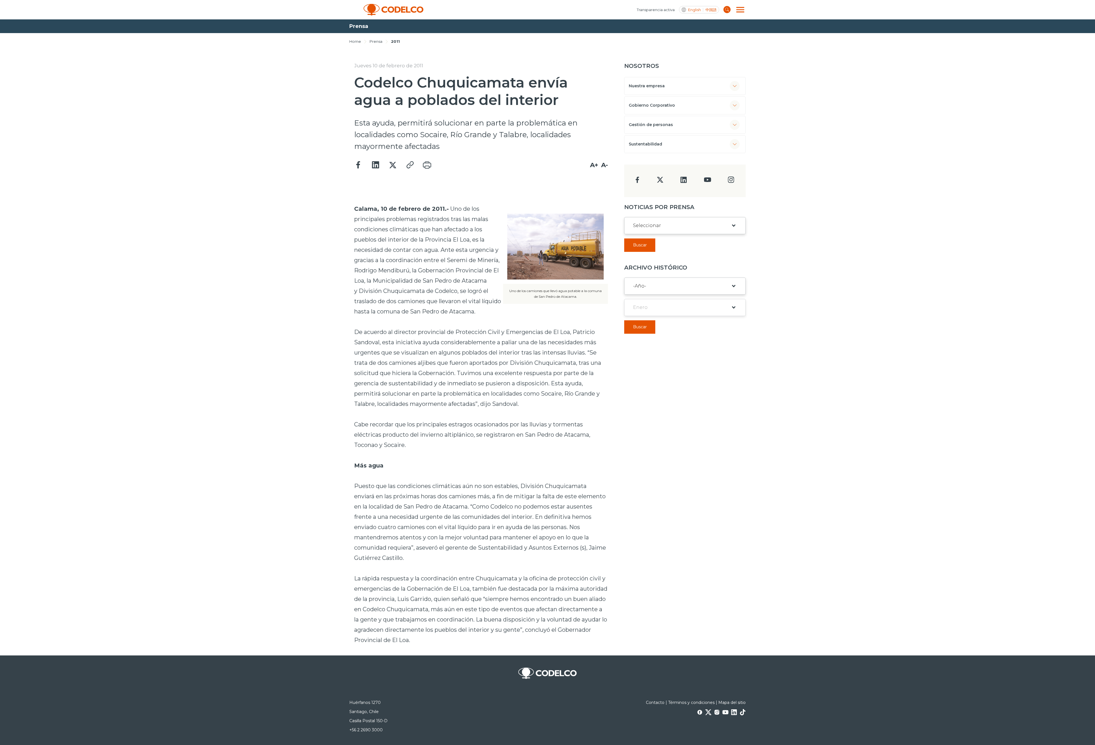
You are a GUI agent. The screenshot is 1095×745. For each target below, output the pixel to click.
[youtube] (707, 181)
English (694, 10)
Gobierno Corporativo (652, 105)
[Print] (427, 165)
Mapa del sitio (732, 702)
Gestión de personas (651, 124)
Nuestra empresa (647, 85)
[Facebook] (358, 165)
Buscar (640, 245)
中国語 (711, 10)
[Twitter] (392, 165)
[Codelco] (393, 9)
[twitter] (660, 182)
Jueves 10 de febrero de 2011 (388, 65)
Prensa (376, 41)
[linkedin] (683, 181)
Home (355, 41)
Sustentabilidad (645, 144)
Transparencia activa (656, 9)
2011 (395, 41)
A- (604, 165)
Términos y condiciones (691, 702)
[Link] (409, 165)
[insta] (731, 181)
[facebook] (637, 181)
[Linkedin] (375, 165)
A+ (594, 165)
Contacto (655, 702)
